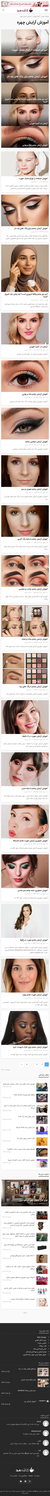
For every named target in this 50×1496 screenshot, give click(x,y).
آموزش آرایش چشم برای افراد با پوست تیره (30, 1047)
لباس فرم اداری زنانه (39, 1349)
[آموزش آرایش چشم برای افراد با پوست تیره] (25, 1028)
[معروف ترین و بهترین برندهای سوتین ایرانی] (42, 1280)
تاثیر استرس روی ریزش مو (26, 1138)
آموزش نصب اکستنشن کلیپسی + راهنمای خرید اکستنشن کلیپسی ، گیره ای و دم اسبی (19, 1224)
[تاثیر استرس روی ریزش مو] (42, 1141)
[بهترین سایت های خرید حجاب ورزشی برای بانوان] (42, 1087)
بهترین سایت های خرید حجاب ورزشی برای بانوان (19, 1084)
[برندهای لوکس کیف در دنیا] (43, 1372)
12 (27, 1064)
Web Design (41, 1337)
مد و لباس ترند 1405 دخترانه (25, 1127)
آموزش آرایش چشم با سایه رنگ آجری (32, 539)
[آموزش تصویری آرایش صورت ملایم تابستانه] (25, 821)
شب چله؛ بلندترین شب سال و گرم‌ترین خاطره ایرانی (20, 1213)
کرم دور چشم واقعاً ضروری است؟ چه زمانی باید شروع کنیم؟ (26, 100)
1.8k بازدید (27, 593)
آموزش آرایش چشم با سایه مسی (35, 788)
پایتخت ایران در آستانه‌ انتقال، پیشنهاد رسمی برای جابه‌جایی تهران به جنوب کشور (19, 1235)
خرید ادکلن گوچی (40, 1340)
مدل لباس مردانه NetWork (27, 1391)
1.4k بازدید (27, 350)
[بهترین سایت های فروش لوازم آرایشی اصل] (25, 1193)
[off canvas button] (46, 10)
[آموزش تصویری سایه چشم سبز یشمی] (25, 871)
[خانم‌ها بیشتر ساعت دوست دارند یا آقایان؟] (42, 1152)
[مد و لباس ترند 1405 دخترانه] (42, 1130)
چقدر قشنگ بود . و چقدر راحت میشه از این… (24, 1443)
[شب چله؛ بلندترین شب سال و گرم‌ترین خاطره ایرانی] (42, 1215)
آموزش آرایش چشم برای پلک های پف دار (27, 76)
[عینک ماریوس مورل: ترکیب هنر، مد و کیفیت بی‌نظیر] (42, 1269)
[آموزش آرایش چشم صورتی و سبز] (25, 471)
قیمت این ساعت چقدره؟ (31, 1434)
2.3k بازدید (27, 998)
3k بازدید (27, 543)
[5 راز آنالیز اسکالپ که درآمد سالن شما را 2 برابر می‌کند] (42, 1109)
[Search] (3, 10)
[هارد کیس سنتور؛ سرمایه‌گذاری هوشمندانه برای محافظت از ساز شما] (42, 1248)
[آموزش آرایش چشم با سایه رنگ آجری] (25, 521)
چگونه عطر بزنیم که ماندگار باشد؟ (24, 1095)
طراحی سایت (42, 1343)
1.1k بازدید (33, 80)
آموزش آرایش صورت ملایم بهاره (35, 995)
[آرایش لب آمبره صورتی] (25, 115)
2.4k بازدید (28, 642)
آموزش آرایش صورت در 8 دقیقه (35, 736)
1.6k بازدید (28, 445)
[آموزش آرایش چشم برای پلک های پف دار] (25, 69)
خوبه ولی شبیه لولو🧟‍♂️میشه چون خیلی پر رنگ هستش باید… (21, 1454)
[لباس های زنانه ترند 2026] (42, 1120)
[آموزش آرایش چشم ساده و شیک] (25, 621)
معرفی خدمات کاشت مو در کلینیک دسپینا (21, 1160)
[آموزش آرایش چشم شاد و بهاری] (25, 137)
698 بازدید (33, 1204)
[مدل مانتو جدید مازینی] (43, 1383)
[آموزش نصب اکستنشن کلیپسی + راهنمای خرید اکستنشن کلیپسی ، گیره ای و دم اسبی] (42, 1226)
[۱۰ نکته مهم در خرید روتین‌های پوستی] (42, 1259)
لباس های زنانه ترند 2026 (26, 1117)
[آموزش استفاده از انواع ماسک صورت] (25, 42)
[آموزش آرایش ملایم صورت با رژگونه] (25, 921)
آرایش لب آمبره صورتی (38, 123)
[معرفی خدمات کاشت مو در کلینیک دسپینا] (42, 1163)
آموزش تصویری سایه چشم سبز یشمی (33, 890)
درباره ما (37, 1475)
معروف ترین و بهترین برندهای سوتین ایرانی (20, 1277)
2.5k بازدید (27, 844)
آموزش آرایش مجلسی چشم (36, 442)
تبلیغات (30, 1475)
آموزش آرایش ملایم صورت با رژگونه (34, 940)
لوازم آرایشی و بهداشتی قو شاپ (36, 1352)
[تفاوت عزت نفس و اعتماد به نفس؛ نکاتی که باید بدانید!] (42, 1291)
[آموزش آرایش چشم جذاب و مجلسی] (25, 571)
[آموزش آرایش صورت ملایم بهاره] (25, 976)
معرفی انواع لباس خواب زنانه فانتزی (34, 1354)
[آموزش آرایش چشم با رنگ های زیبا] (25, 668)
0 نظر (44, 350)
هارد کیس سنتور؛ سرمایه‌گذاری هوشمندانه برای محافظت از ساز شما (19, 1246)
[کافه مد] (25, 1469)
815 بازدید (33, 53)
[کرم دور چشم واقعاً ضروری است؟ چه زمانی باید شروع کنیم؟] (25, 93)
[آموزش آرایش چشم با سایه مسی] (25, 769)
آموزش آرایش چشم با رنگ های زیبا (33, 687)
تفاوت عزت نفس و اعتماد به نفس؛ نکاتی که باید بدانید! (19, 1289)
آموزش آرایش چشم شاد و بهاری (35, 145)
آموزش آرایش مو (30, 1401)
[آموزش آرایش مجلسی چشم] (25, 423)
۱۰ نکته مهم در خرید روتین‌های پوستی (22, 1256)
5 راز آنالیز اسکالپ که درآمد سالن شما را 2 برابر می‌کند (19, 1107)
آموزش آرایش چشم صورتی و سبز (34, 489)
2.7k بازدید (27, 740)
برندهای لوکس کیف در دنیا (27, 1369)
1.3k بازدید (27, 398)
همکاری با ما (23, 1475)
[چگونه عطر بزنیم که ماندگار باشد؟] (42, 1098)
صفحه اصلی (45, 16)
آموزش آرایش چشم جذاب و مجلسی (33, 589)
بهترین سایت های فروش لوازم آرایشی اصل (30, 1200)
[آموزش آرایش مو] (43, 1401)
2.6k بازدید (27, 792)
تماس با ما (13, 1475)
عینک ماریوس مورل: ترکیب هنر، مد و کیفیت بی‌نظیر (20, 1267)
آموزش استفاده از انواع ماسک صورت (30, 50)
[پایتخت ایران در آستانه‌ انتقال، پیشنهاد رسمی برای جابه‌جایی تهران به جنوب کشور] (42, 1237)
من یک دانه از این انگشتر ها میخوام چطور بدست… (22, 1424)
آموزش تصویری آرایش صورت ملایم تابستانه (30, 841)
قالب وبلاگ (42, 1346)
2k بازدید (28, 690)
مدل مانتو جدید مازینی (28, 1380)
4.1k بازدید (27, 894)
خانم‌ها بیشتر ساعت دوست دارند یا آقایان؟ (21, 1149)
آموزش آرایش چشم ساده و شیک (34, 639)
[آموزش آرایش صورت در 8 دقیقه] (25, 717)
